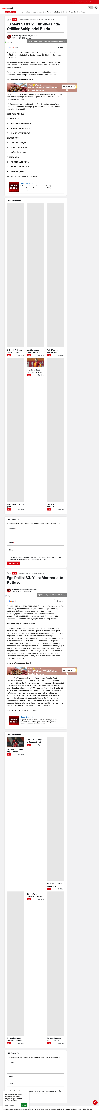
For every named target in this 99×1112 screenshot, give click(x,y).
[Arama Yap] (96, 7)
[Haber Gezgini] (7, 8)
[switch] (90, 7)
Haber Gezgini (17, 36)
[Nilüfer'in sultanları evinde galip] (55, 813)
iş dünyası (66, 1109)
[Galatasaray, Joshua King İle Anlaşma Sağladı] (15, 813)
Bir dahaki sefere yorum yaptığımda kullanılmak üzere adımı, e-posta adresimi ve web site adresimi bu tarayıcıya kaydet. (35, 558)
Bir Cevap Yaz (14, 519)
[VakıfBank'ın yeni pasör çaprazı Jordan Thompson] (35, 279)
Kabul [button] (24, 1105)
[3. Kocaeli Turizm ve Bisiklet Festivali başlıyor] (15, 279)
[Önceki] (17, 11)
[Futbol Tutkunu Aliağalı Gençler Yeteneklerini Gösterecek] (55, 279)
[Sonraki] (20, 11)
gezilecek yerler (76, 1109)
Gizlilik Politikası (9, 1105)
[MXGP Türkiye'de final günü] (15, 434)
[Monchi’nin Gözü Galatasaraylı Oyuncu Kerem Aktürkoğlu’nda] (35, 434)
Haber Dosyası (87, 1109)
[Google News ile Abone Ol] (13, 47)
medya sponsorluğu (55, 1109)
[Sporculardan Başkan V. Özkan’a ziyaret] (35, 813)
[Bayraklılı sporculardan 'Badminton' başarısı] (55, 434)
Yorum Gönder (13, 563)
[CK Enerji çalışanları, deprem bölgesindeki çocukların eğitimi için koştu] (15, 967)
